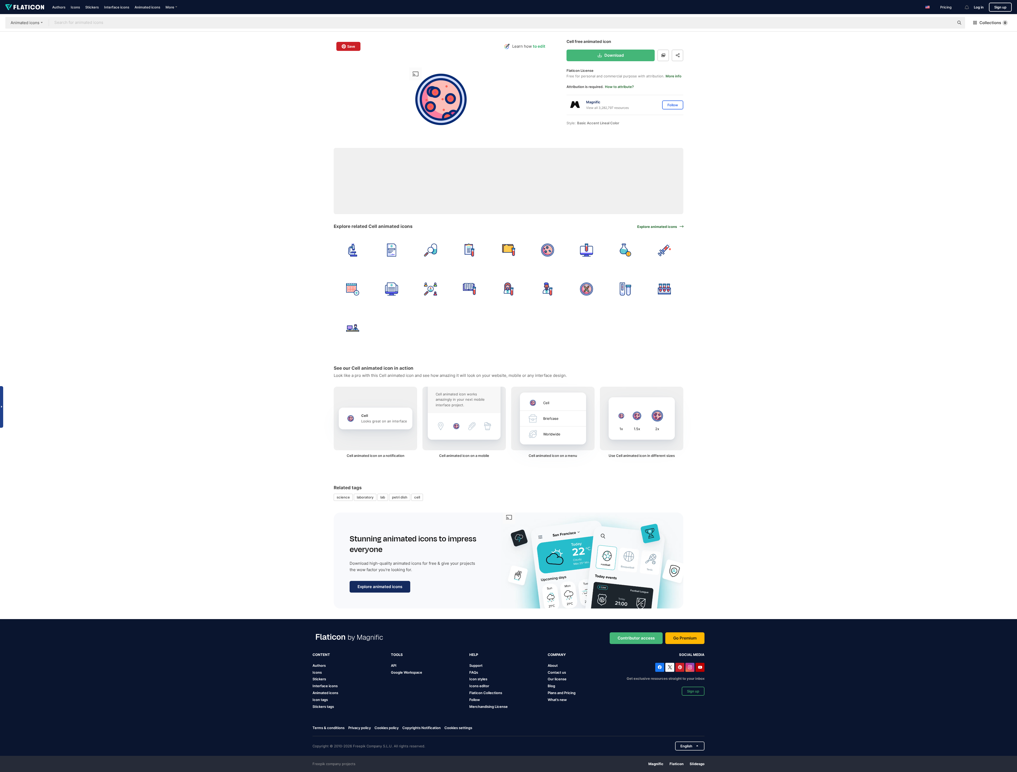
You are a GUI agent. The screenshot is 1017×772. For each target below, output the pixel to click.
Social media (691, 654)
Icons (75, 7)
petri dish (399, 497)
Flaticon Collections (485, 693)
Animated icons (147, 7)
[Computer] (586, 249)
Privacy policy (359, 728)
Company (557, 654)
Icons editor (479, 686)
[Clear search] (947, 23)
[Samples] (664, 288)
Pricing (946, 7)
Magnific (655, 764)
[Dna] (586, 288)
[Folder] (508, 249)
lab (382, 497)
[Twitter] (669, 667)
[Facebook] (659, 667)
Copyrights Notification (421, 728)
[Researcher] (508, 288)
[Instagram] (689, 667)
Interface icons (116, 7)
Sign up (1000, 7)
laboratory (365, 497)
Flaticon (677, 764)
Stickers (92, 7)
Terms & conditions (329, 728)
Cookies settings (458, 728)
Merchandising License (488, 706)
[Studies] (430, 288)
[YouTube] (699, 667)
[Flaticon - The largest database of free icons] (24, 7)
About (553, 665)
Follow (474, 700)
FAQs (473, 672)
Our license (557, 679)
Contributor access (636, 638)
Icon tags (320, 700)
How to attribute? (619, 87)
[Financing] (625, 249)
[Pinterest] (679, 667)
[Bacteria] (547, 249)
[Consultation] (352, 327)
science (343, 497)
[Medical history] (391, 288)
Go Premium (685, 638)
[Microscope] (352, 249)
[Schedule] (352, 288)
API (393, 665)
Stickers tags (323, 706)
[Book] (469, 288)
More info (673, 76)
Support (476, 665)
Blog (551, 686)
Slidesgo (697, 764)
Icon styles (478, 679)
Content (321, 654)
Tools (397, 654)
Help (473, 654)
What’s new (557, 700)
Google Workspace (406, 672)
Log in (979, 7)
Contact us (557, 672)
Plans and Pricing (562, 693)
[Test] (664, 249)
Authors (58, 7)
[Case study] (469, 249)
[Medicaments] (430, 249)
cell (417, 497)
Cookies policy (386, 728)
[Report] (391, 249)
